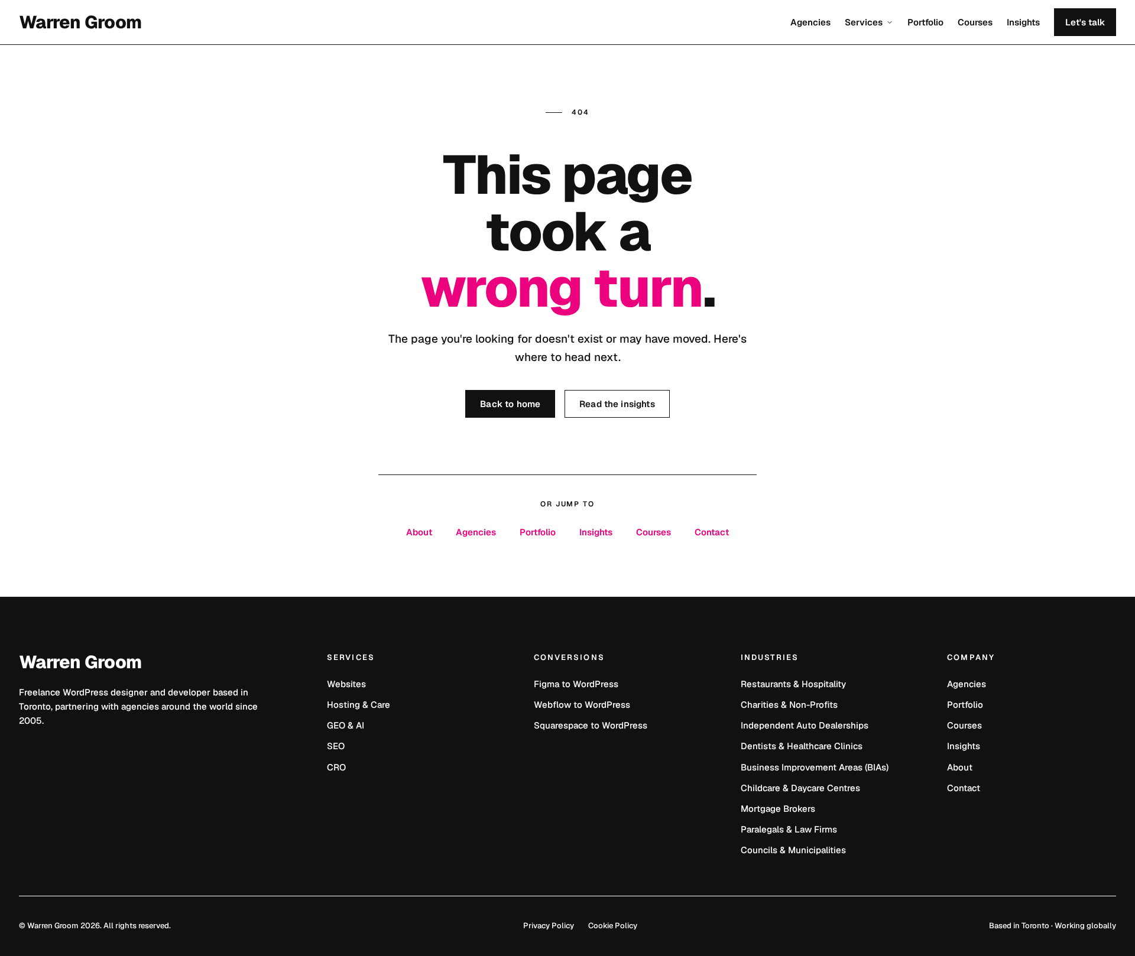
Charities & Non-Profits (789, 704)
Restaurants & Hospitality (793, 684)
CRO (336, 767)
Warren (80, 22)
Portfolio (925, 22)
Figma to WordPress (576, 684)
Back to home (510, 403)
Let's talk (1085, 22)
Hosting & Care (358, 704)
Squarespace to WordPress (590, 725)
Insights (1023, 22)
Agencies (810, 22)
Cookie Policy (612, 926)
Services (864, 22)
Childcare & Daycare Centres (800, 788)
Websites (346, 684)
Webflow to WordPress (582, 704)
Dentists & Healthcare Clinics (801, 746)
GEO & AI (345, 725)
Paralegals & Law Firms (789, 829)
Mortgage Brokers (778, 808)
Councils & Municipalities (793, 850)
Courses (975, 22)
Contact (712, 532)
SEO (336, 746)
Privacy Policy (548, 926)
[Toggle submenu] (888, 22)
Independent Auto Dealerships (804, 725)
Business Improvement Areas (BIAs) (814, 767)
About (419, 532)
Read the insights (617, 403)
